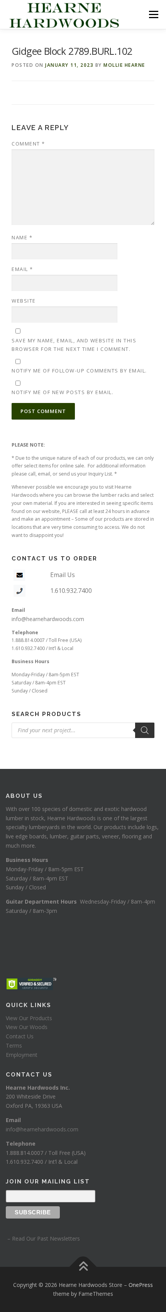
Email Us (62, 575)
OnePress (141, 1284)
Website (24, 300)
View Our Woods (26, 1027)
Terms (14, 1045)
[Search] (144, 730)
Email (22, 269)
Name (22, 237)
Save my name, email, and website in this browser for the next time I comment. (74, 344)
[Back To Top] (83, 1266)
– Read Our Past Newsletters (43, 1238)
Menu (153, 14)
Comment (28, 143)
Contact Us (20, 1036)
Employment (21, 1054)
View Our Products (29, 1018)
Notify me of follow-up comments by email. (79, 370)
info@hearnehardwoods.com (48, 619)
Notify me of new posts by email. (62, 392)
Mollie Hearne (124, 65)
